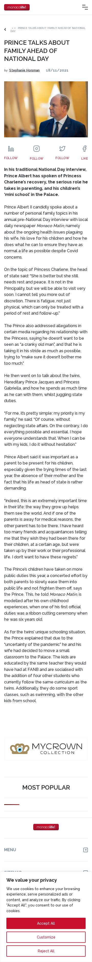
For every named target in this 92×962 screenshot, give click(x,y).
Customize (46, 937)
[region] (46, 917)
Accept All (46, 923)
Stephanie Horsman (24, 70)
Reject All (46, 951)
